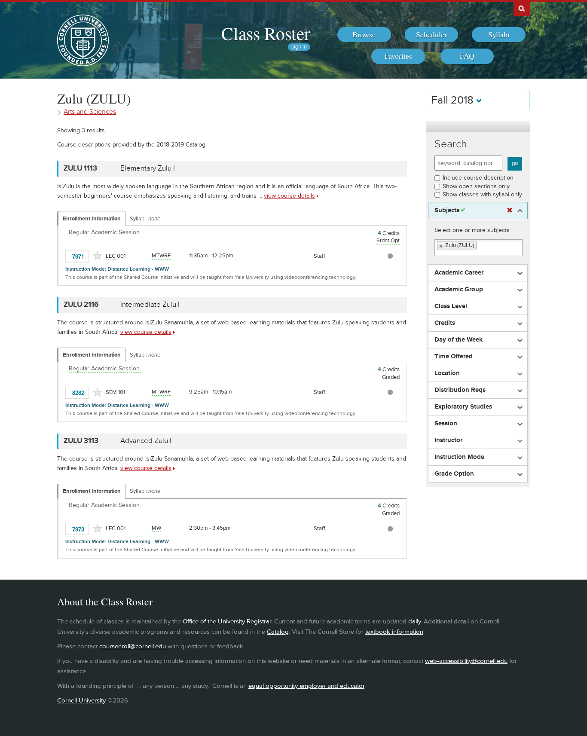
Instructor (448, 440)
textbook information (394, 632)
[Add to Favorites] (97, 255)
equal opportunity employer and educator (306, 686)
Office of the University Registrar (227, 621)
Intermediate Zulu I (150, 304)
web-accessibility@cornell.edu (466, 661)
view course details (289, 195)
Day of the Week (458, 340)
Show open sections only (476, 186)
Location (447, 373)
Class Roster (265, 33)
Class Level (450, 306)
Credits (444, 323)
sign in (299, 47)
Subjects (446, 210)
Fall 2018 (453, 100)
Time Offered (453, 356)
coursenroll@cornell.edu (132, 646)
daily (414, 621)
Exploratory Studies (463, 407)
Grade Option (454, 474)
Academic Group (458, 289)
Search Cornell (522, 8)
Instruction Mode (459, 457)
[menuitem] (364, 35)
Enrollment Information (92, 218)
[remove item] (441, 246)
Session (445, 424)
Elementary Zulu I (147, 168)
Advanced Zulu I (145, 441)
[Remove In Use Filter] (510, 211)
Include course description (478, 177)
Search (450, 144)
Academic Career (458, 273)
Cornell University (81, 700)
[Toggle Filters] (478, 126)
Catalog (278, 632)
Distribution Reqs (460, 390)
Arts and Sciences (90, 112)
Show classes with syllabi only (482, 194)
